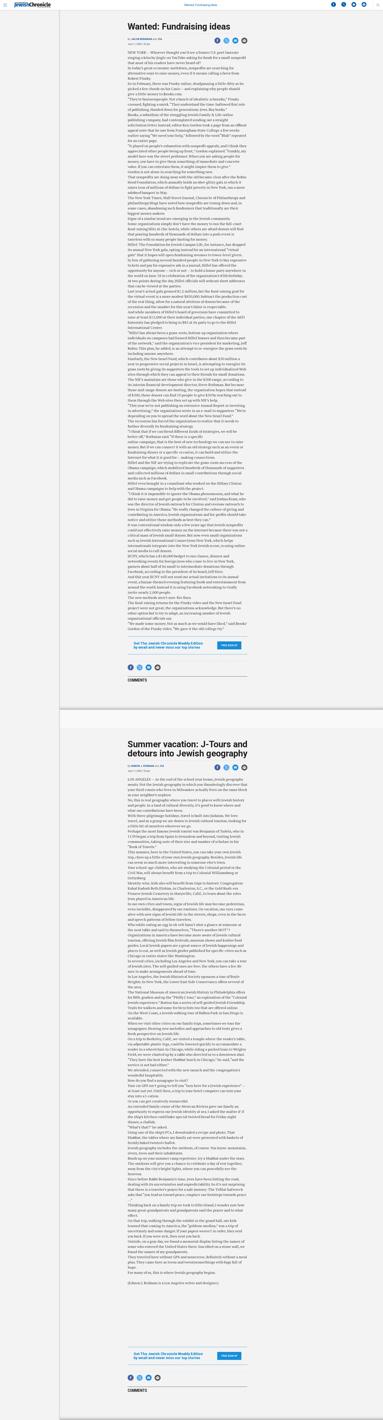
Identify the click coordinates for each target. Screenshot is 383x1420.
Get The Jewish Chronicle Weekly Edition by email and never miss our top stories (168, 645)
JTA (159, 39)
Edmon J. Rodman (142, 766)
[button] (378, 5)
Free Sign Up (229, 645)
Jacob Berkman (141, 39)
